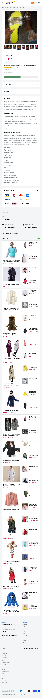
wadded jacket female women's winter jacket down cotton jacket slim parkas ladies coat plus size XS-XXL (33, 379)
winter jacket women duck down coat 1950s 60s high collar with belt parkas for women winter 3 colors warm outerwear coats (34, 492)
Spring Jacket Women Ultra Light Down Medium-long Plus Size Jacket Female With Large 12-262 (34, 568)
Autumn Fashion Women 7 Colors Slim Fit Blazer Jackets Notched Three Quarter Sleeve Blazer (11, 309)
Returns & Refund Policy (7, 667)
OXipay (3, 675)
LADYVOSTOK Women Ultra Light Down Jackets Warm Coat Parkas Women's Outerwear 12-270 (33, 291)
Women (24, 628)
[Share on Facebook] (4, 72)
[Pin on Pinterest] (6, 72)
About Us (4, 655)
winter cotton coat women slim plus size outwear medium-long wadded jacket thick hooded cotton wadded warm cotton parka (34, 442)
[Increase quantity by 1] (15, 63)
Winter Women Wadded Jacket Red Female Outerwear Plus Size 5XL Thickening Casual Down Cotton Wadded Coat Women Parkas (33, 530)
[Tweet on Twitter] (9, 72)
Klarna (3, 648)
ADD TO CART (12, 77)
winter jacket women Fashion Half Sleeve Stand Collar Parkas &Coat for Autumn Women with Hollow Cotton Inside (34, 555)
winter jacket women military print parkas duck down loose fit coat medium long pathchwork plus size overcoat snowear (33, 354)
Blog (3, 673)
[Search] (32, 3)
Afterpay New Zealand (6, 678)
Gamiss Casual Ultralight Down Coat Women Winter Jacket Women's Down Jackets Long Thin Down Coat (33, 243)
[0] (39, 2)
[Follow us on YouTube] (9, 691)
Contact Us (4, 664)
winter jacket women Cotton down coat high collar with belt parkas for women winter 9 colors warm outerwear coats (33, 517)
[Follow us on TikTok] (11, 691)
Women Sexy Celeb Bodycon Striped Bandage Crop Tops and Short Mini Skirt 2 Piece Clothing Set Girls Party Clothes (11, 560)
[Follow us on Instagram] (5, 691)
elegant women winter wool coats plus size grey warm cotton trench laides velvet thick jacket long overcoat (11, 435)
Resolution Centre (5, 662)
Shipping (4, 669)
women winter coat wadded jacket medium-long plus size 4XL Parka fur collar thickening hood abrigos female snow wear (11, 535)
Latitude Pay (4, 682)
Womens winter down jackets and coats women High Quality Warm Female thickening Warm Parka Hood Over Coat (33, 480)
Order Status (4, 660)
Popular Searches (5, 653)
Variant (5, 52)
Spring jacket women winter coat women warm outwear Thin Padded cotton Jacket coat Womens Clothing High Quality (33, 256)
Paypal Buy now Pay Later (7, 651)
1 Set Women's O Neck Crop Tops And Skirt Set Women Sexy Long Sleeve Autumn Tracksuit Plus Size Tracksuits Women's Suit (34, 404)
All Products (4, 657)
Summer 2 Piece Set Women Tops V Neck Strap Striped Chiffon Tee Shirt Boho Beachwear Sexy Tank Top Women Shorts (34, 580)
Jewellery (25, 635)
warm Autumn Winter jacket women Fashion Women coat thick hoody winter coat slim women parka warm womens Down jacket (11, 586)
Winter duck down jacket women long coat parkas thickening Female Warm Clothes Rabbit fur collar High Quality (11, 283)
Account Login (5, 658)
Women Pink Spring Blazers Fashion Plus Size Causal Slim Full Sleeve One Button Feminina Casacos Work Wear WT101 (34, 417)
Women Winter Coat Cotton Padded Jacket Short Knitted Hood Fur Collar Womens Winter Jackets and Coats (33, 606)
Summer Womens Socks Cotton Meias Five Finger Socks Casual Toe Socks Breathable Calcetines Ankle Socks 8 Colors (33, 467)
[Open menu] (2, 2)
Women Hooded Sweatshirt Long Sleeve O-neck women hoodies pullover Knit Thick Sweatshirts (33, 455)
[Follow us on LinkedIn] (13, 691)
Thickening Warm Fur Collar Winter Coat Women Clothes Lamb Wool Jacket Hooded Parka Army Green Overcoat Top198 (11, 334)
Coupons (4, 680)
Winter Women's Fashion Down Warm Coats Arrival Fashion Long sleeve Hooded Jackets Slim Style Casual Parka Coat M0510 (11, 485)
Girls (24, 633)
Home (3, 7)
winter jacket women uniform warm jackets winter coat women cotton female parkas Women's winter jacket (11, 261)
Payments (4, 666)
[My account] (36, 2)
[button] (29, 77)
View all (38, 238)
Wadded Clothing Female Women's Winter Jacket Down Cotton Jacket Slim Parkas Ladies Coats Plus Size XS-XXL (33, 304)
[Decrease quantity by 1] (9, 63)
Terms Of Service (5, 671)
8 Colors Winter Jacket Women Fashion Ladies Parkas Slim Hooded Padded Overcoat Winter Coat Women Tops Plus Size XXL (33, 392)
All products (7, 7)
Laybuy (3, 676)
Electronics (25, 640)
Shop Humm (4, 684)
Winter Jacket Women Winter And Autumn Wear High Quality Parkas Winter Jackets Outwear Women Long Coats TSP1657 (33, 505)
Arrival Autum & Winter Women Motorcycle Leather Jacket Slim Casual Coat (33, 430)
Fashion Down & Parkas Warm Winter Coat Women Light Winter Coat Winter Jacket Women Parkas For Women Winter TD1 (34, 329)
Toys (24, 638)
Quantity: (5, 62)
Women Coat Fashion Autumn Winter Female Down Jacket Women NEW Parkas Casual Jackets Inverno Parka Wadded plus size (34, 593)
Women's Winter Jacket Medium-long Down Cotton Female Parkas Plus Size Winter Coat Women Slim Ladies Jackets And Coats (34, 543)
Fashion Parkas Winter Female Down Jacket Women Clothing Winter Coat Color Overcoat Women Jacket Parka (11, 611)
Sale (24, 642)
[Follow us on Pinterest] (7, 691)
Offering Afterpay (5, 649)
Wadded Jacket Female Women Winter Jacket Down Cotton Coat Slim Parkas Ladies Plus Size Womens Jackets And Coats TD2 (10, 409)
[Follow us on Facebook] (3, 691)
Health (24, 626)
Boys (24, 631)
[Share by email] (11, 72)
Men (23, 629)
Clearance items (26, 624)
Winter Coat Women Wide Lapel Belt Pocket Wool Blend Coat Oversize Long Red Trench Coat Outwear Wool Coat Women (11, 384)
